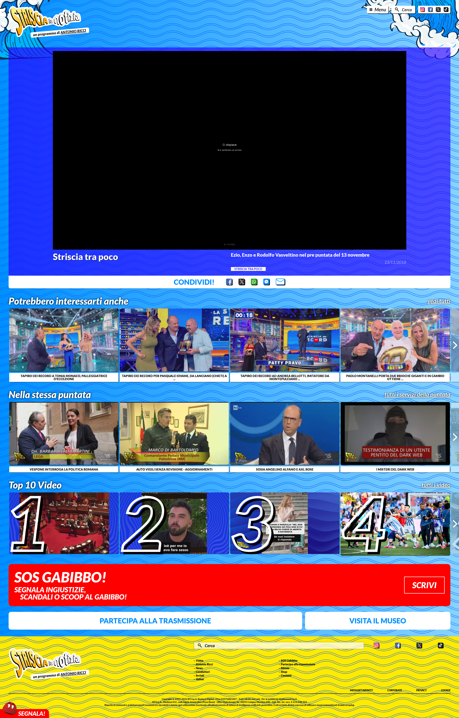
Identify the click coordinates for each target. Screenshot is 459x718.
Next (455, 345)
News (199, 668)
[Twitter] (438, 9)
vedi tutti (438, 301)
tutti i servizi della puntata (417, 394)
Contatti (286, 675)
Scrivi (424, 585)
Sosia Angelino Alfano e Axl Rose (284, 469)
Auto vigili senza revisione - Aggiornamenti (174, 469)
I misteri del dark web (395, 469)
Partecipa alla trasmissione (155, 620)
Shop (284, 671)
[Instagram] (422, 9)
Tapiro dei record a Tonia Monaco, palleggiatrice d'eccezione (63, 377)
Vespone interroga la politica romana (64, 469)
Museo (285, 668)
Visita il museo (377, 620)
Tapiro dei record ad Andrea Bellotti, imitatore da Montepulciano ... (284, 377)
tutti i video (435, 485)
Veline (200, 679)
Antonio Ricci (204, 664)
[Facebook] (430, 9)
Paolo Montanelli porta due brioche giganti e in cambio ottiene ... (395, 377)
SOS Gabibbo (289, 660)
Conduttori (203, 671)
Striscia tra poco (248, 269)
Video (199, 660)
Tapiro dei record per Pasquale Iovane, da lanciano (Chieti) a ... (174, 377)
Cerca (407, 9)
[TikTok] (446, 9)
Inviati (200, 675)
